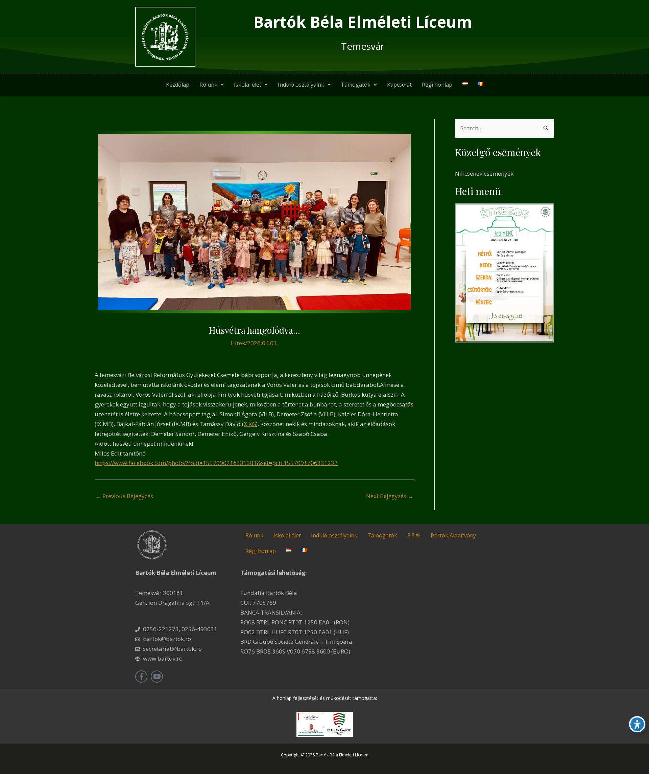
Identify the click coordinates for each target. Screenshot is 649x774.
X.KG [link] (250, 424)
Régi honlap (437, 84)
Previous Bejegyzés (124, 496)
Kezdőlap (177, 84)
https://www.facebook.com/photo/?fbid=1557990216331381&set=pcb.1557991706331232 (216, 463)
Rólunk (208, 84)
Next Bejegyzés (389, 496)
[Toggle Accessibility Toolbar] (637, 724)
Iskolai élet (247, 84)
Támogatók (355, 84)
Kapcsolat (399, 84)
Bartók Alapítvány (453, 535)
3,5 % (413, 535)
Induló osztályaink (301, 84)
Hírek (238, 343)
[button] (211, 84)
